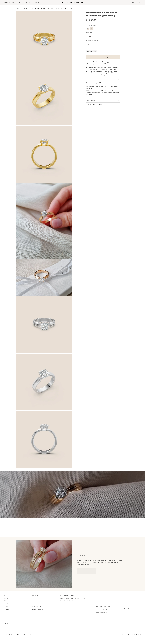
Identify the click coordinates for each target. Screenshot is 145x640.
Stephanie (6, 609)
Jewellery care (35, 601)
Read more (89, 94)
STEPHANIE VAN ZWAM (130, 634)
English (8, 634)
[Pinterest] (5, 623)
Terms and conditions (37, 609)
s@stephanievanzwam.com (85, 564)
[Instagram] (8, 623)
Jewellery (6, 598)
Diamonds (6, 606)
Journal (34, 604)
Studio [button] (6, 595)
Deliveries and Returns (94, 104)
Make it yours (86, 571)
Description (90, 79)
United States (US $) (22, 634)
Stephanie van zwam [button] (67, 595)
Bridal (5, 601)
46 (88, 45)
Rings (18, 8)
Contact (34, 612)
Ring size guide (91, 51)
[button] (7, 2)
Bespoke (6, 604)
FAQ (33, 598)
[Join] (139, 612)
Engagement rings (27, 8)
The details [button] (36, 595)
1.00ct (89, 36)
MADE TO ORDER (91, 100)
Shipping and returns (37, 606)
